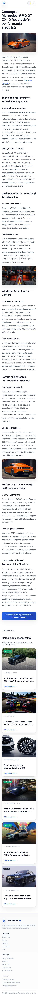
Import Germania (7, 970)
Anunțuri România (7, 958)
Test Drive (5, 946)
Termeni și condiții (8, 979)
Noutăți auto (6, 937)
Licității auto (5, 961)
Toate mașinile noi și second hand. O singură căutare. (19, 616)
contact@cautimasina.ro (9, 985)
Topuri (4, 949)
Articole (4, 940)
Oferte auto (5, 964)
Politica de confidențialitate (11, 982)
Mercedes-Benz (8, 630)
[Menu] (34, 3)
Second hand (6, 967)
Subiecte (5, 943)
